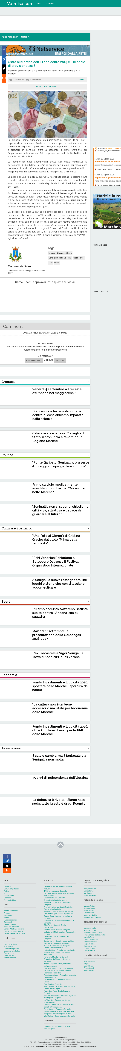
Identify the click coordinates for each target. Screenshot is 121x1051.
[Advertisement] (107, 80)
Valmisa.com (88, 893)
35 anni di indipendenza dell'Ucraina (60, 778)
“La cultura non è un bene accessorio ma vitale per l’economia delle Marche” (60, 708)
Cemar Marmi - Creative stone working (59, 941)
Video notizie (9, 955)
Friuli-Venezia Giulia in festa (94, 935)
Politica (82, 80)
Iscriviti (6, 917)
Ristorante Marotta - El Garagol (56, 957)
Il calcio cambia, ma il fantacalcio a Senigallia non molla (59, 757)
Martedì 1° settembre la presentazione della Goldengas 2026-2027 (56, 635)
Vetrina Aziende (10, 924)
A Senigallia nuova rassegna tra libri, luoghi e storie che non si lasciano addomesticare (60, 583)
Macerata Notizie (90, 915)
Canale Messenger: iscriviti (14, 933)
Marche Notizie (89, 906)
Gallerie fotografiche (11, 949)
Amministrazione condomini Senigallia (58, 907)
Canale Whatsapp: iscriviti (14, 929)
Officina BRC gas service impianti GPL (58, 914)
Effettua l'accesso (33, 360)
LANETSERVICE (41, 1046)
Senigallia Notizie (101, 245)
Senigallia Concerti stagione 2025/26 (58, 1014)
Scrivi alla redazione (11, 927)
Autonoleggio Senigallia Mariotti (55, 900)
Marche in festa (90, 928)
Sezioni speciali (10, 958)
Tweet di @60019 (100, 291)
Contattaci (8, 922)
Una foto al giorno (10, 944)
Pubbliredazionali (10, 920)
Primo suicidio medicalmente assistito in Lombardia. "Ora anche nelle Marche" (58, 488)
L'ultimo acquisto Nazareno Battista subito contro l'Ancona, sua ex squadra (60, 612)
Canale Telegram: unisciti (13, 931)
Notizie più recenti (10, 911)
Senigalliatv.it (88, 891)
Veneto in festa (89, 951)
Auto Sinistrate (89, 961)
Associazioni (9, 896)
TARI (82, 258)
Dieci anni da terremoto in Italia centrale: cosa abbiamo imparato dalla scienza (58, 415)
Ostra (75, 258)
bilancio (52, 253)
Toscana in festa (90, 946)
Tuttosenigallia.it (90, 895)
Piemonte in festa (90, 942)
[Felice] (58, 292)
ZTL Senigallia (49, 1029)
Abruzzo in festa (90, 930)
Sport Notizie (89, 966)
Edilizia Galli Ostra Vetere (53, 948)
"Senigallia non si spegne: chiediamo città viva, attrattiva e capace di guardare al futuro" (60, 510)
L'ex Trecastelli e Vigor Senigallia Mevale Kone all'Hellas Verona (57, 655)
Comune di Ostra (19, 266)
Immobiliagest (89, 970)
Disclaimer (66, 1046)
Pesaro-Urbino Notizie (92, 917)
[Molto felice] (75, 292)
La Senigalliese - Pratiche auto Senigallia (59, 950)
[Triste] (25, 292)
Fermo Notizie (89, 913)
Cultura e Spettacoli (11, 889)
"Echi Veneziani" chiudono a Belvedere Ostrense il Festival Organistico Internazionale (55, 561)
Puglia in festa (89, 944)
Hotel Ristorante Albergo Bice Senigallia (59, 1011)
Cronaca (7, 886)
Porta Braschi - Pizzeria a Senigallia (57, 1009)
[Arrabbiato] (8, 292)
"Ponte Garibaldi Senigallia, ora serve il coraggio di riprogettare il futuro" (60, 464)
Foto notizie (8, 946)
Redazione (8, 915)
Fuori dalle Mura (10, 900)
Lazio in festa (89, 937)
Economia (8, 898)
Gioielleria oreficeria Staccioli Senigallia (58, 968)
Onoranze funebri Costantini (54, 898)
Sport (6, 893)
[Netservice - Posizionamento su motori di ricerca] (45, 56)
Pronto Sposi (89, 968)
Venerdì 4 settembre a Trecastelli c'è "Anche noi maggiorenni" (58, 391)
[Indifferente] (41, 292)
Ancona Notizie (89, 908)
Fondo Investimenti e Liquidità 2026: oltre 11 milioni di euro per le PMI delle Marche (60, 730)
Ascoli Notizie (89, 911)
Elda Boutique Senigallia (53, 984)
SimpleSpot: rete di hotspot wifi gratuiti (58, 911)
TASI (50, 263)
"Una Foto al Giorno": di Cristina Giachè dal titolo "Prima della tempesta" (56, 539)
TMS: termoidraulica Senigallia (55, 891)
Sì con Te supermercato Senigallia (57, 945)
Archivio (7, 913)
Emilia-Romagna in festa (93, 932)
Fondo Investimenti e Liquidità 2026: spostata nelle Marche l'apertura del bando (60, 686)
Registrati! (59, 360)
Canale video (9, 953)
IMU (70, 258)
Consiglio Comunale (57, 258)
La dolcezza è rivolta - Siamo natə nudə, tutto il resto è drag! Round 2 (59, 801)
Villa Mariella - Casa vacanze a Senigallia (59, 1016)
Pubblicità (74, 1046)
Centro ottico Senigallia (52, 909)
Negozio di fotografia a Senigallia (56, 943)
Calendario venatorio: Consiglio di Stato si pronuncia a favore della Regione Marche (58, 437)
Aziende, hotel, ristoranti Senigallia (57, 930)
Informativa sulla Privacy (88, 1046)
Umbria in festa (89, 948)
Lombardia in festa (91, 939)
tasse (56, 263)
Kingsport (87, 963)
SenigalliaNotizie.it (90, 888)
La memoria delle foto (12, 951)
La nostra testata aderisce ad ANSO (58, 1027)
